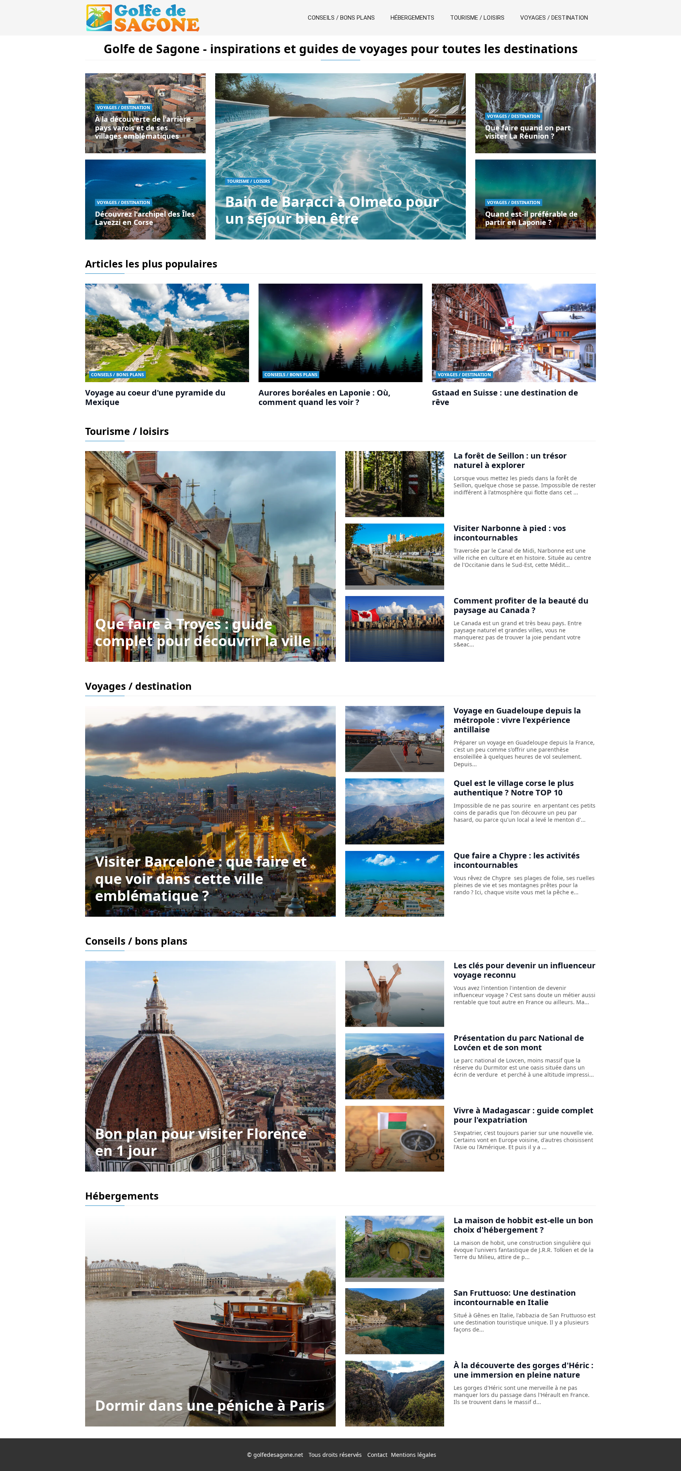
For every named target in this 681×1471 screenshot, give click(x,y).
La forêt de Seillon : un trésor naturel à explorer (510, 460)
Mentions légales (413, 1454)
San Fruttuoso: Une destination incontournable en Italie (515, 1297)
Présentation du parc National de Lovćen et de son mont (519, 1043)
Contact (377, 1454)
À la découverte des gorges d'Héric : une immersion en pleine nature (524, 1370)
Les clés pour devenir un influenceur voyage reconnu (524, 970)
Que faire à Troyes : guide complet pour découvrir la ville (203, 632)
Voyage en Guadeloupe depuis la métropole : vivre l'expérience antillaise (517, 720)
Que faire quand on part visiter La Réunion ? (528, 132)
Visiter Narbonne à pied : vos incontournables (510, 533)
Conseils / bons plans (341, 17)
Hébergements (412, 17)
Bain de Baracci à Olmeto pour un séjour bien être (332, 210)
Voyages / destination (554, 17)
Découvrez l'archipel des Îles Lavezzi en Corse (145, 218)
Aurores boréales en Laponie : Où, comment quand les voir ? (325, 397)
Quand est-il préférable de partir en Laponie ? (531, 218)
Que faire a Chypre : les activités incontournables (517, 860)
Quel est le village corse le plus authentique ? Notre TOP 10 (514, 788)
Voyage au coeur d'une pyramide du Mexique (155, 397)
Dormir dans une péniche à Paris (210, 1405)
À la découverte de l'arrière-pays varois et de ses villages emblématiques (144, 127)
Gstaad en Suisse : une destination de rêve (505, 397)
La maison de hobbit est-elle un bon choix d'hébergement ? (523, 1225)
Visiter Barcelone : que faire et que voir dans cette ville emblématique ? (201, 878)
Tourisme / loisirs (477, 17)
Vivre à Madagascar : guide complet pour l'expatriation (524, 1115)
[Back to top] (659, 1449)
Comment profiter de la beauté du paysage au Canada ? (521, 605)
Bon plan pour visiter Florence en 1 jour (201, 1142)
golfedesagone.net (278, 1454)
